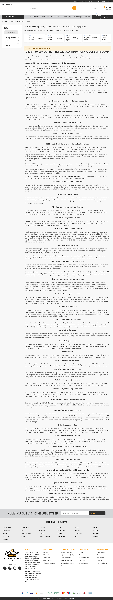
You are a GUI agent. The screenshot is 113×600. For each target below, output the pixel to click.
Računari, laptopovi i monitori (17, 21)
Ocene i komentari (66, 557)
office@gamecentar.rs (49, 563)
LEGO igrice (42, 527)
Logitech (77, 530)
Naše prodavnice (101, 566)
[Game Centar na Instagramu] (9, 568)
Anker (77, 527)
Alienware (54, 63)
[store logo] (9, 8)
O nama (81, 552)
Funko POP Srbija (26, 533)
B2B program (83, 555)
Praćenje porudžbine (66, 560)
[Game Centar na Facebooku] (5, 568)
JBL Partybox (61, 530)
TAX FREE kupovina (102, 563)
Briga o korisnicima (84, 563)
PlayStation (96, 536)
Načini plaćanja (101, 552)
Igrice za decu (7, 527)
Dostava (99, 560)
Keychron (23, 536)
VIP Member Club (84, 557)
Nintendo (5, 539)
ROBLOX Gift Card (44, 536)
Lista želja (85, 8)
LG (46, 63)
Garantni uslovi (47, 557)
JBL (76, 536)
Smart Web (71, 598)
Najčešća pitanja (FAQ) (67, 555)
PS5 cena (59, 527)
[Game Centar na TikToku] (19, 568)
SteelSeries (78, 533)
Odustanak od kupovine (67, 563)
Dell (48, 63)
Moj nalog (45, 552)
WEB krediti (100, 557)
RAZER (95, 530)
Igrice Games (42, 530)
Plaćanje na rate (101, 555)
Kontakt (63, 566)
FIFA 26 (41, 533)
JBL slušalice (96, 527)
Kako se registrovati (66, 552)
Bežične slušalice (25, 527)
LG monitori (6, 536)
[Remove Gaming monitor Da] (5, 32)
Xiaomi (5, 533)
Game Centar (5, 21)
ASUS (42, 63)
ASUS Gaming (61, 536)
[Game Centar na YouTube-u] (14, 568)
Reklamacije (46, 555)
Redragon (60, 533)
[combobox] (52, 8)
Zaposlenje (82, 560)
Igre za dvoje (6, 530)
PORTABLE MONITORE (41, 98)
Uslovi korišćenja (47, 560)
